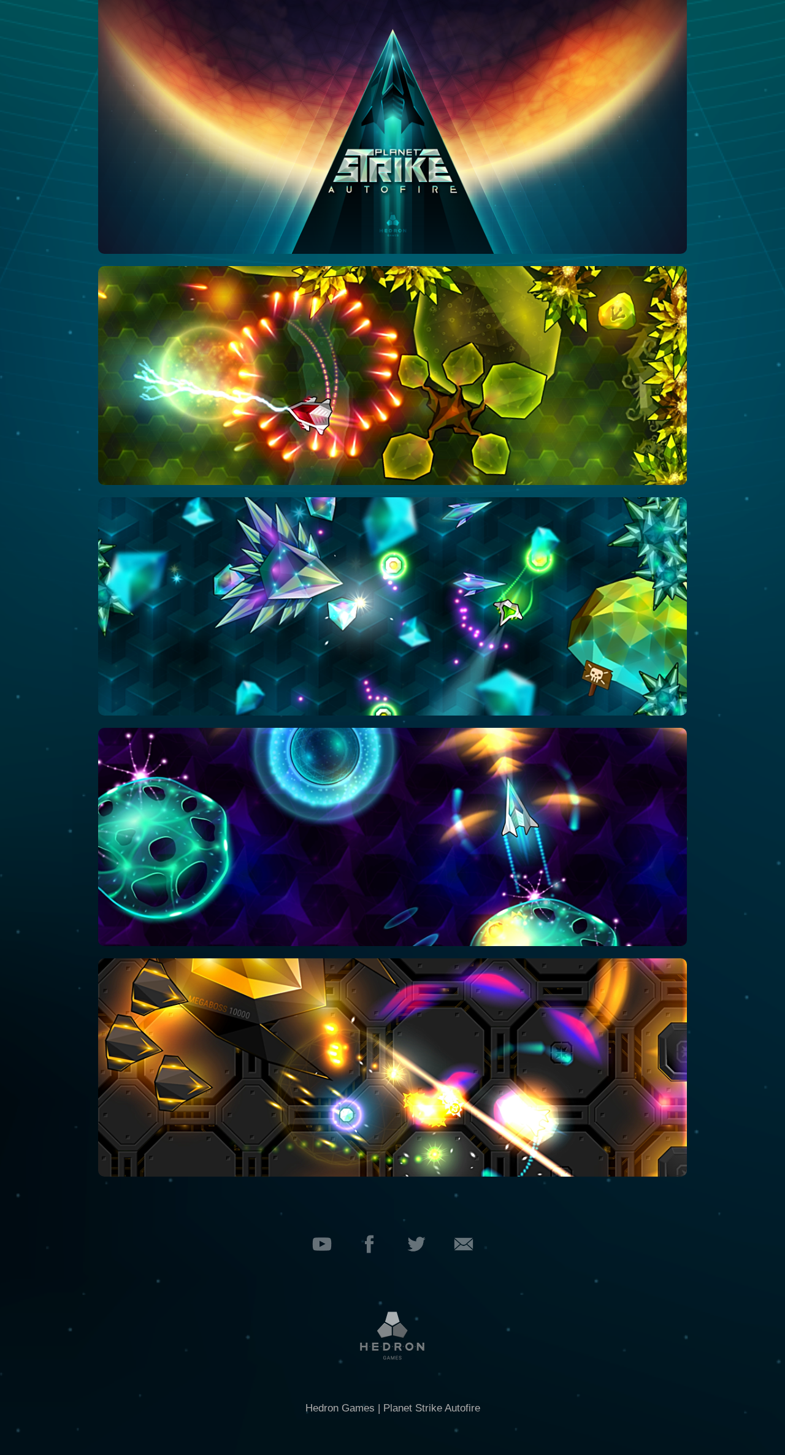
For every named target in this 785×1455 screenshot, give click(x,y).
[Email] (463, 1263)
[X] (416, 1263)
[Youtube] (322, 1263)
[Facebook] (369, 1263)
